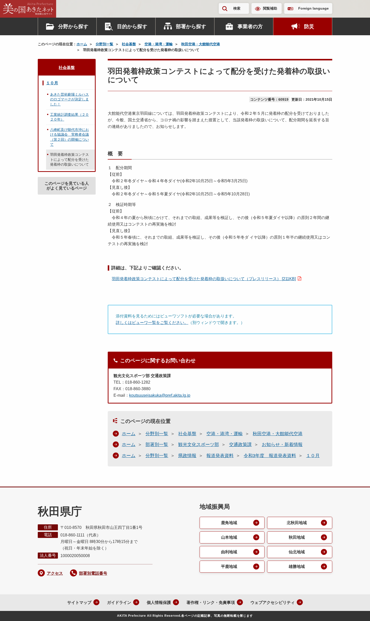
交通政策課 (240, 444)
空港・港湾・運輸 (158, 44)
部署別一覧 (156, 444)
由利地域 (229, 552)
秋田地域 (297, 537)
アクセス (55, 573)
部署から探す (191, 26)
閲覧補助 (270, 8)
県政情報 (187, 455)
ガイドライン (119, 602)
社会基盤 (129, 44)
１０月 (313, 455)
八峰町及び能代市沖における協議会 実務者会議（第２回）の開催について (69, 137)
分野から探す (73, 26)
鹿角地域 (229, 523)
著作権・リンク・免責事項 (211, 602)
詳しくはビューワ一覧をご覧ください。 (152, 322)
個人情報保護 (159, 602)
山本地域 (229, 537)
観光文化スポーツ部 (198, 444)
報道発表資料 (220, 455)
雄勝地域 (297, 566)
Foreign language (313, 8)
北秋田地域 (297, 523)
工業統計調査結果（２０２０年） (69, 117)
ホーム (82, 44)
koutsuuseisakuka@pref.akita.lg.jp (159, 395)
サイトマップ (79, 602)
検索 (236, 8)
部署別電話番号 (93, 573)
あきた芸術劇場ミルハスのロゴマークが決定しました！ (69, 99)
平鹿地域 (229, 566)
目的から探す (132, 26)
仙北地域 (297, 552)
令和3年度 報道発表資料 (270, 455)
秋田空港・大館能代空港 (200, 44)
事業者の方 (250, 26)
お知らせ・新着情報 (282, 444)
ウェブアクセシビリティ (272, 602)
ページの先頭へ (356, 610)
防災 (309, 26)
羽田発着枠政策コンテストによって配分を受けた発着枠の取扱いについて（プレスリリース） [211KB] (204, 279)
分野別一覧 (104, 44)
